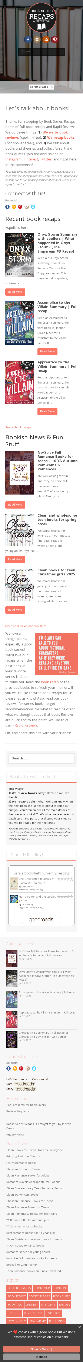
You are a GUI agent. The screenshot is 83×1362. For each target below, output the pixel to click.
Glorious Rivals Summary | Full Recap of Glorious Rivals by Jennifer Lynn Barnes (43, 1035)
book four (42, 1288)
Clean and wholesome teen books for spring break (57, 520)
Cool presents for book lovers (26, 1105)
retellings (57, 1321)
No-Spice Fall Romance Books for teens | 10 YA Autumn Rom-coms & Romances (57, 461)
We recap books (60, 138)
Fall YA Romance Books (21, 1163)
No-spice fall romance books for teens (31, 1258)
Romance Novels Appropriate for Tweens (33, 1182)
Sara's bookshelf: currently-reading (41, 874)
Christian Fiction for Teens (23, 1169)
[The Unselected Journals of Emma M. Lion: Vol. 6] (14, 883)
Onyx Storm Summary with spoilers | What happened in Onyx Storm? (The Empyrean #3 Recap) (57, 243)
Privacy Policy (15, 1135)
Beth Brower (27, 887)
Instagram (13, 160)
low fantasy (16, 1321)
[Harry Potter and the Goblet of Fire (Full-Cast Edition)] (14, 899)
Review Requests (17, 1111)
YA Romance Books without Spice (28, 1220)
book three (61, 1296)
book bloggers (19, 1288)
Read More (15, 292)
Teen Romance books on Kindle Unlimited (33, 1271)
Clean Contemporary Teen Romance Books (34, 1188)
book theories (39, 1296)
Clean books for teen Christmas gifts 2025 (56, 573)
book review (16, 1296)
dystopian (48, 1305)
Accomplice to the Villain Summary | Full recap (57, 307)
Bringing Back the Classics (23, 1156)
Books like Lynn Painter (21, 1265)
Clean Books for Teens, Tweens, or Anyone (34, 1150)
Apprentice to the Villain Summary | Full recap (57, 367)
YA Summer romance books (24, 1226)
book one (60, 1288)
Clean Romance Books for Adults (27, 1176)
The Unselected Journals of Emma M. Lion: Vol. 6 (36, 881)
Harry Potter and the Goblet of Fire (37, 899)
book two (15, 1305)
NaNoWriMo (37, 1321)
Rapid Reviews (26, 726)
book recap (50, 682)
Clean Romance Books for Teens (27, 1207)
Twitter (46, 160)
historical (53, 1313)
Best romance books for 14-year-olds (31, 1233)
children (32, 1305)
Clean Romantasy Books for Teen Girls (31, 1214)
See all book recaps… (19, 427)
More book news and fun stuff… (26, 626)
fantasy (64, 1305)
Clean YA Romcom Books (22, 1195)
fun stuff (14, 1313)
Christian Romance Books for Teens (29, 1201)
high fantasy (33, 1313)
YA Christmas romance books (25, 1246)
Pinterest (30, 160)
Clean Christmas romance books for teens (34, 1239)
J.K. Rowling (27, 905)
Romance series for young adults (28, 1252)
